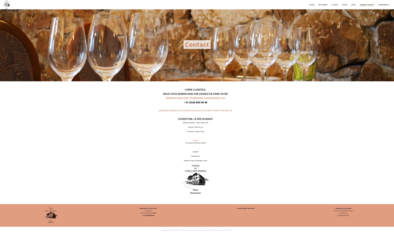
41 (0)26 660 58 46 (196, 102)
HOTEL (353, 5)
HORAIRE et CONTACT (367, 5)
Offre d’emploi (383, 5)
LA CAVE (344, 5)
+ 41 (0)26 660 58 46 (148, 215)
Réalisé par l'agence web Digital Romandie (194, 230)
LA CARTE (335, 5)
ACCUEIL (312, 5)
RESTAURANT (323, 5)
